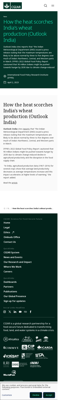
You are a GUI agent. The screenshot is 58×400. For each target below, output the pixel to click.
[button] (46, 5)
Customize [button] (7, 395)
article (14, 182)
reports (26, 128)
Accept (49, 395)
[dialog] (29, 391)
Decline (36, 395)
